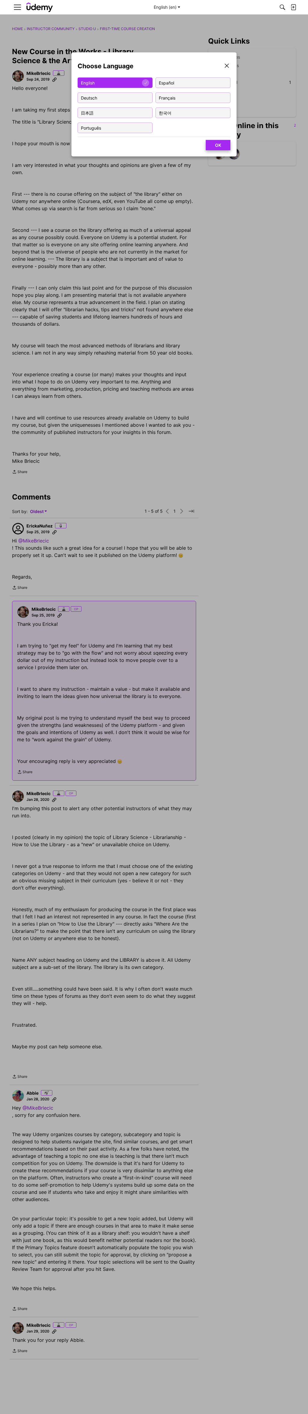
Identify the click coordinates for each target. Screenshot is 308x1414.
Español (166, 82)
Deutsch (89, 97)
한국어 (165, 112)
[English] (39, 7)
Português (91, 127)
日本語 (87, 112)
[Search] (282, 7)
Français (167, 97)
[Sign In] (293, 7)
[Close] (226, 66)
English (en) (165, 7)
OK (218, 145)
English (88, 82)
